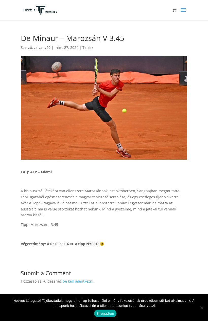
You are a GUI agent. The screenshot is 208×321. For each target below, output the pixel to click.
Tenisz (87, 47)
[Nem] (201, 307)
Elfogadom (105, 313)
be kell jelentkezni (78, 281)
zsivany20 (42, 47)
